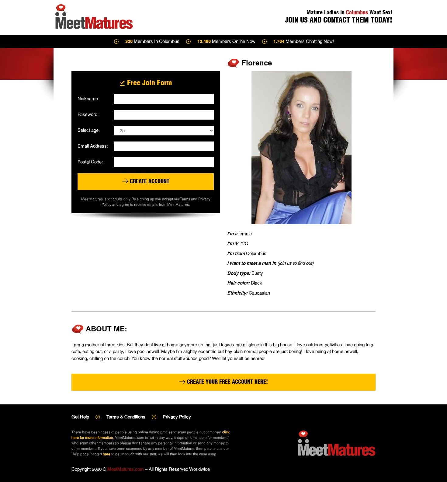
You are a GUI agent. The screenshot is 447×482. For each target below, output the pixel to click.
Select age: (89, 130)
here (106, 454)
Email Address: (93, 145)
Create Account (148, 181)
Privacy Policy (177, 416)
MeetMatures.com (125, 469)
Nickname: (88, 98)
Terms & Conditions (125, 416)
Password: (88, 114)
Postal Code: (90, 161)
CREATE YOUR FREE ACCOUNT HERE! (226, 381)
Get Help (80, 416)
